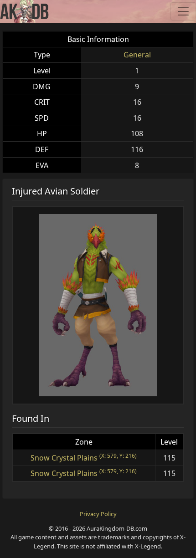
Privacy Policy (98, 514)
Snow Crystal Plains (64, 458)
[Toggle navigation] (183, 11)
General (137, 55)
